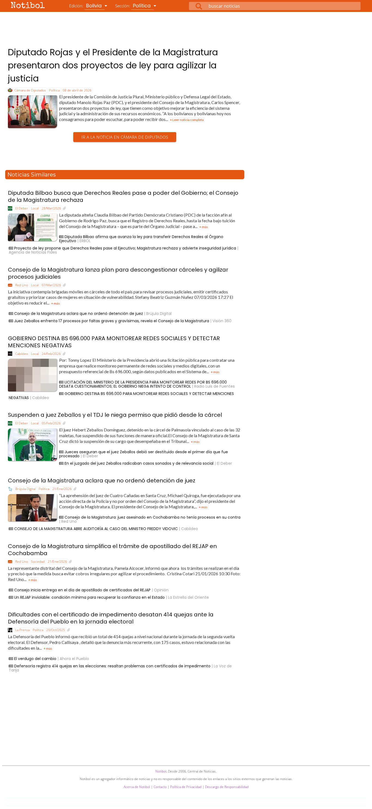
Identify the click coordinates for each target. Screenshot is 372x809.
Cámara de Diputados (30, 90)
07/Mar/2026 (51, 285)
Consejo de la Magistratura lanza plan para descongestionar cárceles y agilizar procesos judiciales (118, 273)
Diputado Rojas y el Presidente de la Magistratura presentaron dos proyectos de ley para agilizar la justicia (113, 65)
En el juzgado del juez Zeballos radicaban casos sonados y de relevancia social (139, 463)
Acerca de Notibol (137, 786)
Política (54, 90)
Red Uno (21, 285)
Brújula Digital (25, 488)
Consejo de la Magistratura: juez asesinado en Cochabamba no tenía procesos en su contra (152, 517)
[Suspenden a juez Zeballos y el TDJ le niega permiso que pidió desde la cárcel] (64, 423)
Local (35, 208)
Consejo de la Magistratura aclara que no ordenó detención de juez (78, 313)
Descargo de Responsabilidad (227, 786)
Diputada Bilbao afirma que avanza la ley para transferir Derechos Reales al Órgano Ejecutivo (141, 239)
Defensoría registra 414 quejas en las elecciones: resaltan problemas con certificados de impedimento (112, 666)
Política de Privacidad (186, 786)
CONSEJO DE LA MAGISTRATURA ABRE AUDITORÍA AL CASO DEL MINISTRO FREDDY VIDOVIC (96, 528)
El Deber (21, 208)
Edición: (86, 5)
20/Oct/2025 (55, 630)
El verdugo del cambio (35, 658)
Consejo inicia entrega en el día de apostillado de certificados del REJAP (82, 590)
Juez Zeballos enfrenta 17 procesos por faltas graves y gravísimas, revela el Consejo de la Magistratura (111, 321)
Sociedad (38, 561)
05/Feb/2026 (51, 423)
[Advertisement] (186, 27)
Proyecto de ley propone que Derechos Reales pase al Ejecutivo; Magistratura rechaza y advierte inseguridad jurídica (125, 248)
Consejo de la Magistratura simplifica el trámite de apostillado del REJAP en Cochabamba (112, 549)
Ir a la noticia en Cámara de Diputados (124, 137)
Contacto (160, 786)
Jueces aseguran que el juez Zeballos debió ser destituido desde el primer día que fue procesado (143, 454)
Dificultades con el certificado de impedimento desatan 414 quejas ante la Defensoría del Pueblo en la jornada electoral (111, 618)
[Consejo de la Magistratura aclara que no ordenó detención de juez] (75, 489)
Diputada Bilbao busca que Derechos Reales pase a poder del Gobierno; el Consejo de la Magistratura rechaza (123, 196)
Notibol (28, 6)
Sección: (133, 5)
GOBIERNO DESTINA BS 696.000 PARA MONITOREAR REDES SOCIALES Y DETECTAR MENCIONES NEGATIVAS (114, 341)
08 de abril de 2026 (77, 90)
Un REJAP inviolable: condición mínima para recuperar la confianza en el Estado (89, 597)
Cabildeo (21, 353)
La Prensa (22, 630)
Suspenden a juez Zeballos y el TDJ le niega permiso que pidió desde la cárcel (115, 415)
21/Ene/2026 (62, 488)
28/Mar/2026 (51, 208)
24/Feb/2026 (51, 353)
